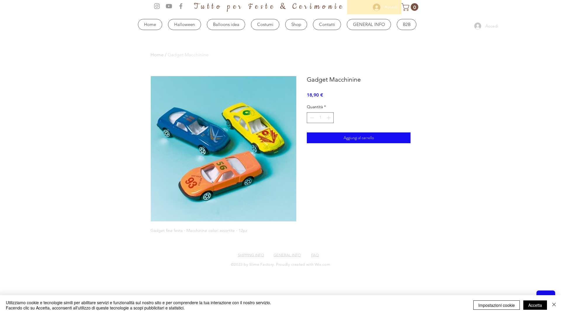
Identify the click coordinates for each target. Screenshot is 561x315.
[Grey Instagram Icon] (157, 6)
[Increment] (329, 118)
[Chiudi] (553, 305)
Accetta (535, 305)
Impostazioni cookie (496, 305)
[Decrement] (311, 118)
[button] (410, 7)
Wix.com (322, 264)
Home (157, 54)
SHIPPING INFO (251, 255)
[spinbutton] (320, 118)
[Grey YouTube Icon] (169, 6)
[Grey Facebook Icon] (181, 6)
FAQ (315, 255)
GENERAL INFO (287, 255)
